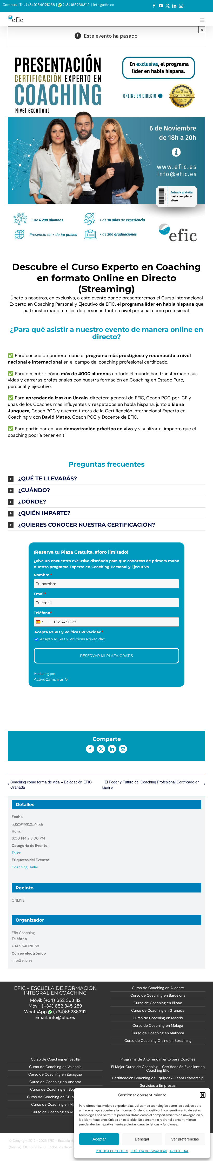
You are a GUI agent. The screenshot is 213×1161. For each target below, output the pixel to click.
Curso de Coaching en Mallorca (157, 1033)
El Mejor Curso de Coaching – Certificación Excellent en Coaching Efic (158, 1068)
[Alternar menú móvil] (202, 20)
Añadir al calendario (39, 701)
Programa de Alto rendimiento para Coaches (158, 1059)
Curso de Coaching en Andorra (55, 1082)
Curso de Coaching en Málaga (157, 1025)
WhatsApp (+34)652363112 (55, 1012)
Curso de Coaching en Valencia (55, 1067)
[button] (202, 1095)
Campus (10, 4)
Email (40, 594)
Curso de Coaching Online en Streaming (157, 1040)
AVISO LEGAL (179, 1151)
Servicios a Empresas (158, 1085)
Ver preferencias (185, 1139)
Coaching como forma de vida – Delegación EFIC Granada (51, 784)
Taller (16, 852)
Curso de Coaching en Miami (55, 1104)
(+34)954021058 (40, 4)
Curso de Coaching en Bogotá (55, 1089)
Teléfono (43, 612)
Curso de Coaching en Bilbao (158, 1003)
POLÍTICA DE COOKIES (112, 1151)
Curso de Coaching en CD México (55, 1097)
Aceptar (99, 1139)
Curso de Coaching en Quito (55, 1112)
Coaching (20, 867)
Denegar (142, 1139)
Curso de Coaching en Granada (157, 1010)
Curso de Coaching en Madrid (158, 1018)
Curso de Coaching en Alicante (158, 988)
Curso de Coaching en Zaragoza (55, 1074)
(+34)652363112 (75, 4)
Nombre (43, 575)
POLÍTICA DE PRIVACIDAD (149, 1151)
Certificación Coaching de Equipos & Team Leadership (158, 1078)
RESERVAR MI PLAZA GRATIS (106, 655)
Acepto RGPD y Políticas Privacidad (72, 639)
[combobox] (43, 622)
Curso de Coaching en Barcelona (157, 995)
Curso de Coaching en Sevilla (55, 1059)
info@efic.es (103, 4)
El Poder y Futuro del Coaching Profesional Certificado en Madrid (150, 784)
